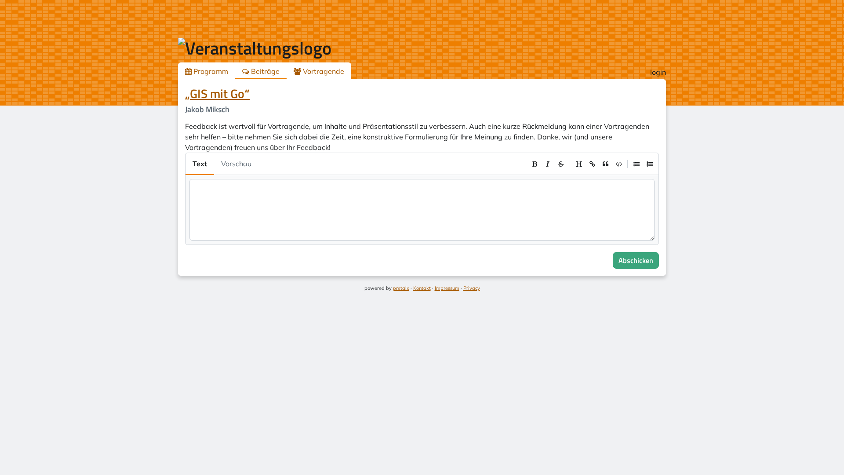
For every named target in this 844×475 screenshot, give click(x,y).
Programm (210, 71)
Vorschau (236, 163)
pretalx (401, 288)
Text (200, 163)
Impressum (447, 288)
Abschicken (635, 260)
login (658, 72)
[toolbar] (592, 164)
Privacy (471, 288)
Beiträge (264, 71)
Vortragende (322, 71)
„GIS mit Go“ (217, 93)
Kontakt (422, 288)
